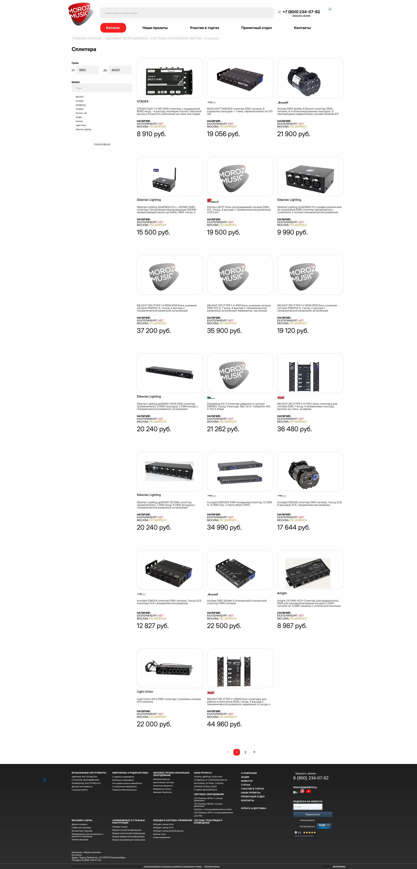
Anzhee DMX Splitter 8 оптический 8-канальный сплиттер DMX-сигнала (237, 602)
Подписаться (312, 814)
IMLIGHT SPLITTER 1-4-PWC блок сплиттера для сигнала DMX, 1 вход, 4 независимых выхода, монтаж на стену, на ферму (307, 406)
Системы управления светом (176, 38)
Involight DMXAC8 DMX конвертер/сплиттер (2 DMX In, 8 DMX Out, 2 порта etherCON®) (239, 503)
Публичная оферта (212, 866)
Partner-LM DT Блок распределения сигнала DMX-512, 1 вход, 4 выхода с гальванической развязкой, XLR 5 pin (239, 210)
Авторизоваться (307, 826)
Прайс (75, 63)
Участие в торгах (204, 28)
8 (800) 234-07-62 (311, 778)
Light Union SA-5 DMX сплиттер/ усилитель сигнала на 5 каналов (169, 700)
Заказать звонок (301, 15)
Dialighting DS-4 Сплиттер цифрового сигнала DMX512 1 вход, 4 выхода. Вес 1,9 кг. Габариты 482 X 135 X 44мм (239, 406)
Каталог (113, 28)
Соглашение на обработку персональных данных (181, 866)
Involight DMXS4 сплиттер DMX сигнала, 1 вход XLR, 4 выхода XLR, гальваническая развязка (169, 602)
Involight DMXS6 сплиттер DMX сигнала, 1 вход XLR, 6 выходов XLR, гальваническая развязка (309, 503)
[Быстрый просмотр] (169, 81)
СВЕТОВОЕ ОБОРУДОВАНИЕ (126, 38)
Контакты (302, 28)
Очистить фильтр (102, 144)
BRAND (76, 82)
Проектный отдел (256, 28)
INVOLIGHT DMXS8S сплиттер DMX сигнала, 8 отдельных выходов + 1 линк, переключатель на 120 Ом (240, 111)
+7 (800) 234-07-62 (301, 11)
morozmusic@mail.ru (152, 866)
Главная (79, 38)
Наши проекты (155, 28)
